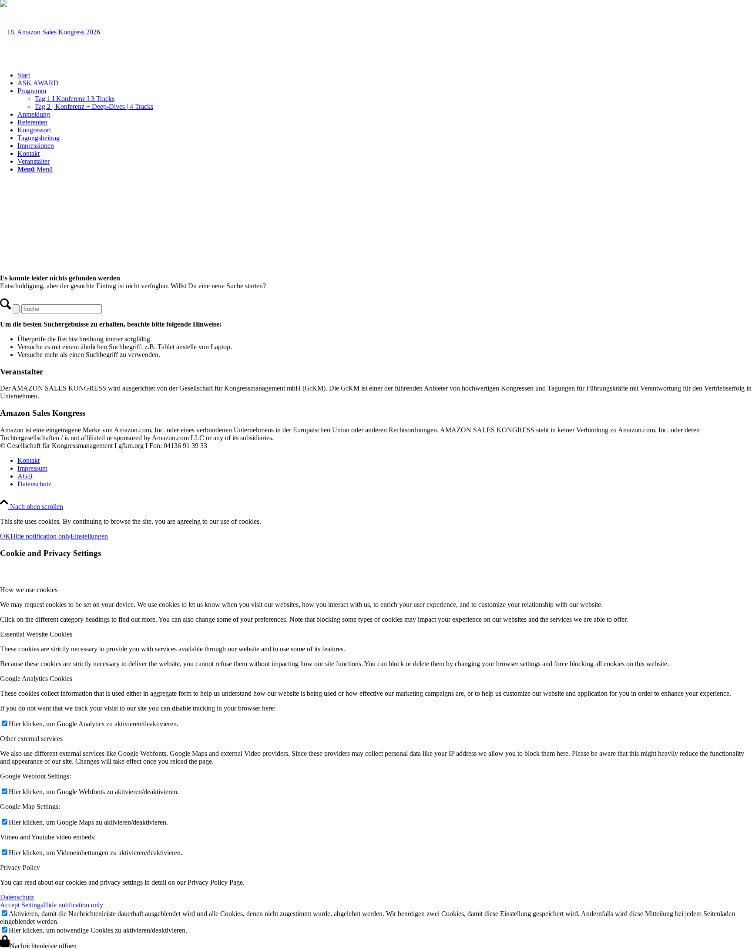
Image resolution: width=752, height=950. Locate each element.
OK (5, 536)
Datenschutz (17, 897)
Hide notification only (40, 536)
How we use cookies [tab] (28, 589)
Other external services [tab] (31, 738)
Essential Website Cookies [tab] (36, 634)
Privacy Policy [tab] (20, 867)
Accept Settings (21, 905)
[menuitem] (384, 75)
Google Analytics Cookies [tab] (36, 678)
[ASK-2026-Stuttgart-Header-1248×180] (50, 32)
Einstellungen (89, 536)
